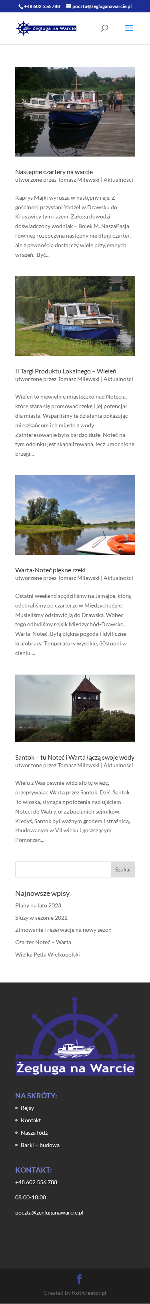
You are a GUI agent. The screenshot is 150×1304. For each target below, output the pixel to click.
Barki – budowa (40, 1144)
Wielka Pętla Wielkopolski (47, 954)
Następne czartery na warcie (54, 171)
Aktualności (118, 179)
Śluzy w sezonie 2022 (41, 917)
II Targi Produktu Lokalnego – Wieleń (65, 371)
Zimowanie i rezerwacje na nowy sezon (63, 929)
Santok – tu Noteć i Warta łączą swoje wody (74, 757)
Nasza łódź (34, 1132)
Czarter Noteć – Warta (43, 942)
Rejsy (27, 1107)
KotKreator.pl (89, 1292)
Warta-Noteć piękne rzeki (50, 570)
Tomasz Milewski (79, 179)
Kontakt (31, 1120)
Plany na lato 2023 (38, 905)
